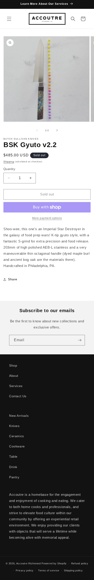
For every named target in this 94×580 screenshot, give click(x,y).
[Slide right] (57, 130)
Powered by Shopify (54, 563)
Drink (13, 467)
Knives (14, 426)
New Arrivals (19, 415)
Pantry (14, 477)
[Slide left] (37, 130)
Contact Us (17, 396)
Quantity (9, 169)
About (13, 376)
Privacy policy (25, 570)
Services (16, 386)
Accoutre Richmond (28, 563)
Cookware (17, 446)
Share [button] (12, 279)
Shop (13, 365)
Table (13, 456)
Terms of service (48, 570)
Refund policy (79, 563)
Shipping (8, 161)
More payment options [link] (47, 218)
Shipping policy (73, 570)
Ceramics (16, 436)
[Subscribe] (80, 340)
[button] (9, 19)
